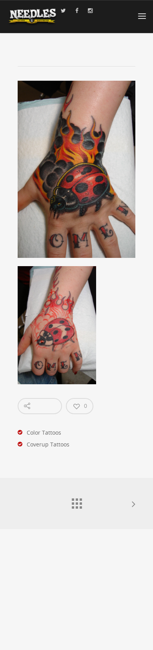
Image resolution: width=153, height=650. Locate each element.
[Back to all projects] (76, 501)
